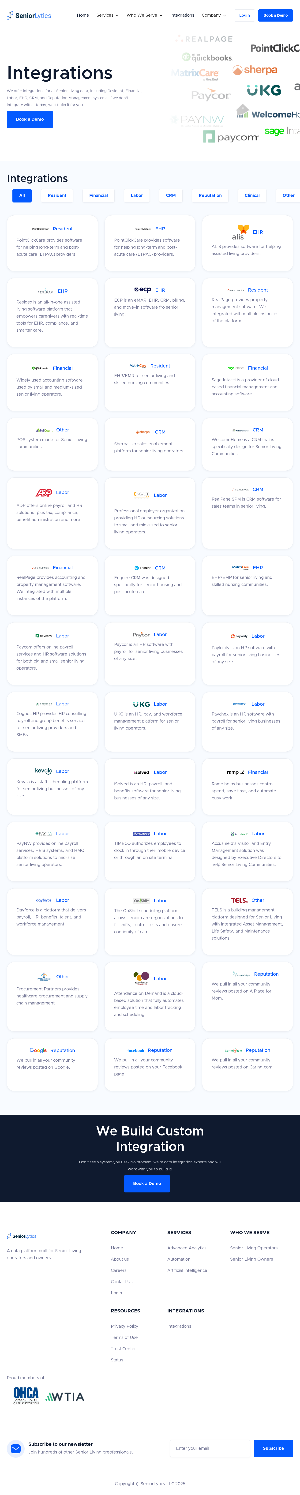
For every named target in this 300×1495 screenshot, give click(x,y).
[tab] (22, 195)
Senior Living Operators (254, 1248)
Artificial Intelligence (187, 1271)
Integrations (182, 15)
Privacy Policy (124, 1326)
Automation (179, 1259)
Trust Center (123, 1349)
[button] (108, 15)
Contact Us (122, 1282)
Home (83, 15)
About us (120, 1259)
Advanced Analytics (186, 1248)
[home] (29, 15)
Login (244, 15)
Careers (119, 1271)
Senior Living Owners (251, 1259)
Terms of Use (124, 1338)
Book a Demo (275, 15)
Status (117, 1360)
